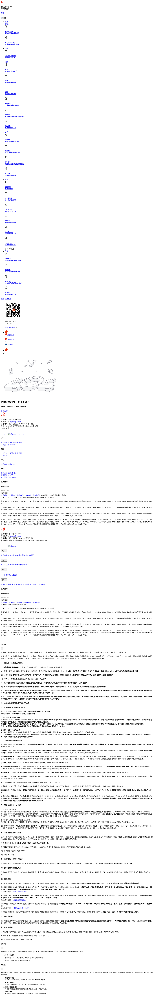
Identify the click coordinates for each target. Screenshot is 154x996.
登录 (2, 299)
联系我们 (11, 445)
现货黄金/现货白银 (10, 575)
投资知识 (4, 453)
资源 (3, 560)
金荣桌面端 (18, 584)
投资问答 (4, 455)
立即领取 (4, 493)
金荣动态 (18, 442)
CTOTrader (12, 477)
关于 (3, 551)
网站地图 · (37, 495)
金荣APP (4, 473)
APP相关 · (29, 495)
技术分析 (18, 453)
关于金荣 (4, 442)
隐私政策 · (21, 495)
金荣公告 (11, 442)
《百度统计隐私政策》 (21, 891)
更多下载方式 (10, 327)
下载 (2, 13)
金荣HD (11, 473)
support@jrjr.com (15, 422)
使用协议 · (13, 495)
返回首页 (4, 411)
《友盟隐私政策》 (19, 900)
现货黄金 (4, 464)
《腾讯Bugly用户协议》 (21, 908)
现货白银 (11, 464)
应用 (3, 580)
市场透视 (11, 453)
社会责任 (4, 445)
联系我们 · (5, 495)
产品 (3, 569)
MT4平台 (11, 475)
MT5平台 (4, 477)
